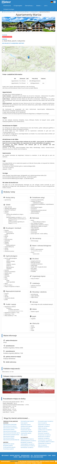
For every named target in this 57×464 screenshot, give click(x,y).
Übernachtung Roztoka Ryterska (11, 439)
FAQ (32, 455)
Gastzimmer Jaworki (26, 424)
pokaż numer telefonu (7, 36)
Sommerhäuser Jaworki (26, 431)
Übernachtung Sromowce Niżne (11, 434)
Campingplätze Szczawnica (27, 444)
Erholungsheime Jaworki (9, 447)
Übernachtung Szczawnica (9, 426)
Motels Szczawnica (42, 431)
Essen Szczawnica (42, 423)
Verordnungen (25, 455)
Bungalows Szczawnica (26, 442)
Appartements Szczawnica (27, 439)
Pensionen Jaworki (25, 428)
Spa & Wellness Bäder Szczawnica (46, 441)
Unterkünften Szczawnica (44, 443)
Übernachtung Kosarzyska (9, 431)
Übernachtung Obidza (8, 429)
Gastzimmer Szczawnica (44, 424)
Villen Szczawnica (42, 445)
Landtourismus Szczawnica (45, 429)
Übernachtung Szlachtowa (9, 424)
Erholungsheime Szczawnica (28, 445)
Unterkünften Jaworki (26, 433)
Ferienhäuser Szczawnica (27, 447)
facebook (6, 455)
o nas (49, 455)
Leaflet (49, 70)
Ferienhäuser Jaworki (8, 449)
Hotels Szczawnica (42, 428)
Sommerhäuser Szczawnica (45, 440)
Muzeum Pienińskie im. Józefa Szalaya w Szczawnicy (42, 391)
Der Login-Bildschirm (37, 457)
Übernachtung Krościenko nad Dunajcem (13, 433)
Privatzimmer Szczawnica (44, 435)
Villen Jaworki (24, 435)
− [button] (3, 50)
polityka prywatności (40, 455)
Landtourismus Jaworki (26, 426)
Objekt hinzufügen (24, 457)
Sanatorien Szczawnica (43, 438)
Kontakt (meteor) (15, 455)
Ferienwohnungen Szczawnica (45, 421)
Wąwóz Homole (15, 392)
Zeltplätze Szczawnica (43, 446)
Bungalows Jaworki (8, 445)
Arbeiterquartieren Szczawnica (28, 440)
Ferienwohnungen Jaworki (27, 421)
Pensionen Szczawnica (43, 433)
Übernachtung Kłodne (8, 438)
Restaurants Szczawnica (44, 436)
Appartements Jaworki (8, 444)
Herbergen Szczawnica (43, 426)
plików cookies (14, 461)
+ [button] (3, 48)
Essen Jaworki (24, 423)
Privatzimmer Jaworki (26, 429)
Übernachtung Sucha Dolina (10, 428)
